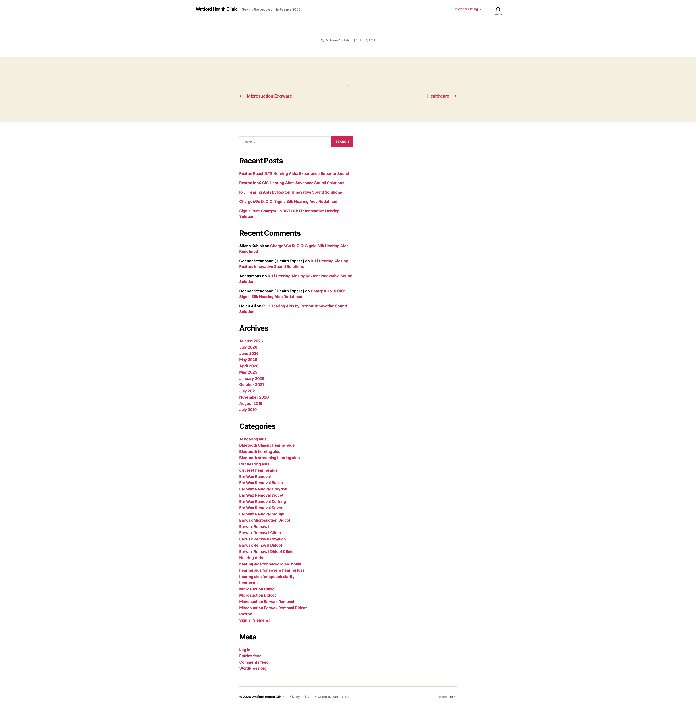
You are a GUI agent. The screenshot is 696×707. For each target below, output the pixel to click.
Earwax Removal (254, 526)
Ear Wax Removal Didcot (261, 495)
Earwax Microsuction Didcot (264, 520)
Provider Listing (466, 9)
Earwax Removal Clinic (260, 532)
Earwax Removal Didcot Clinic (266, 551)
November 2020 (254, 397)
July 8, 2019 (367, 40)
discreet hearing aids (258, 470)
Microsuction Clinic (256, 589)
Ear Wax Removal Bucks (261, 482)
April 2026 (248, 366)
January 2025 (251, 378)
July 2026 (248, 347)
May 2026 (248, 359)
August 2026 (251, 341)
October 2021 (251, 384)
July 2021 (248, 391)
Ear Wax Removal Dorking (262, 501)
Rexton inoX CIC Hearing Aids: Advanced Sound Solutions (291, 183)
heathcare (248, 582)
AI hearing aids (252, 439)
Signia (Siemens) (255, 620)
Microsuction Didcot (257, 595)
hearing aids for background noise (270, 564)
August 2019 (250, 403)
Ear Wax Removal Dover (261, 507)
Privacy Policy (299, 697)
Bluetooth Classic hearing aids (267, 445)
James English (339, 40)
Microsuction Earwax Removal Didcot (273, 608)
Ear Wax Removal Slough (261, 514)
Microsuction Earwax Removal (266, 601)
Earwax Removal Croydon (262, 539)
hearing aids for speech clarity (267, 576)
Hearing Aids (251, 557)
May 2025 (248, 372)
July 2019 (248, 409)
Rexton (245, 614)
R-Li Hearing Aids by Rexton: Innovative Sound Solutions (290, 192)
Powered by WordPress (331, 697)
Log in (244, 649)
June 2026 (249, 353)
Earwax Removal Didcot (260, 545)
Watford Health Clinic (217, 9)
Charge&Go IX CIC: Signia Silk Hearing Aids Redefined (288, 201)
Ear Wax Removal (255, 476)
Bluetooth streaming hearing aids (269, 457)
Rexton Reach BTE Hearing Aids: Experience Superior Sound (294, 173)
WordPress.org (253, 668)
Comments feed (254, 662)
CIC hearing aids (254, 464)
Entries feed (250, 656)
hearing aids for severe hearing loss (271, 570)
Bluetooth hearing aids (259, 451)
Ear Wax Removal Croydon (263, 489)
